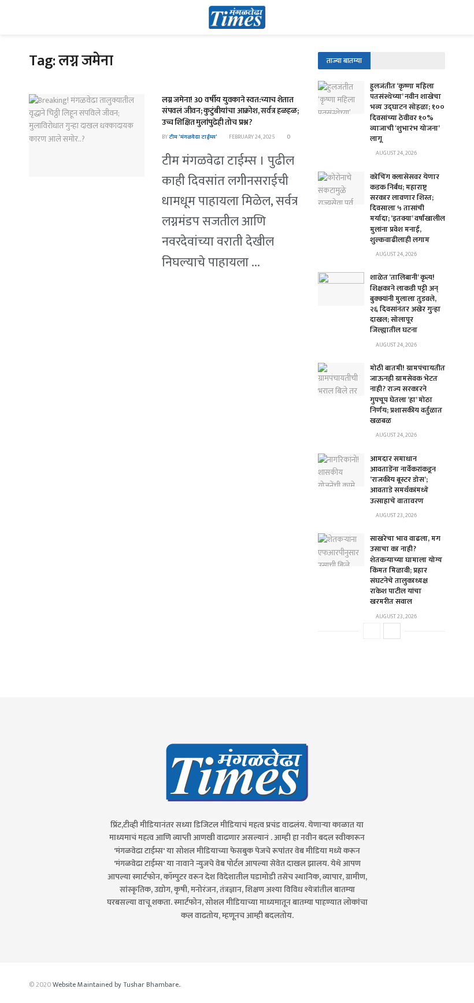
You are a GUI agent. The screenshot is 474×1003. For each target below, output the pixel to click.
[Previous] (371, 631)
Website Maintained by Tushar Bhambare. (116, 984)
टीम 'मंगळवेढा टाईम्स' (193, 137)
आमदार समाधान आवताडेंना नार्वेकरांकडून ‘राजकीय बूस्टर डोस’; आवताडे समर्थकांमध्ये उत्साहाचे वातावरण (403, 479)
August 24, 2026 (396, 153)
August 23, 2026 (396, 515)
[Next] (392, 631)
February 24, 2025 (251, 137)
